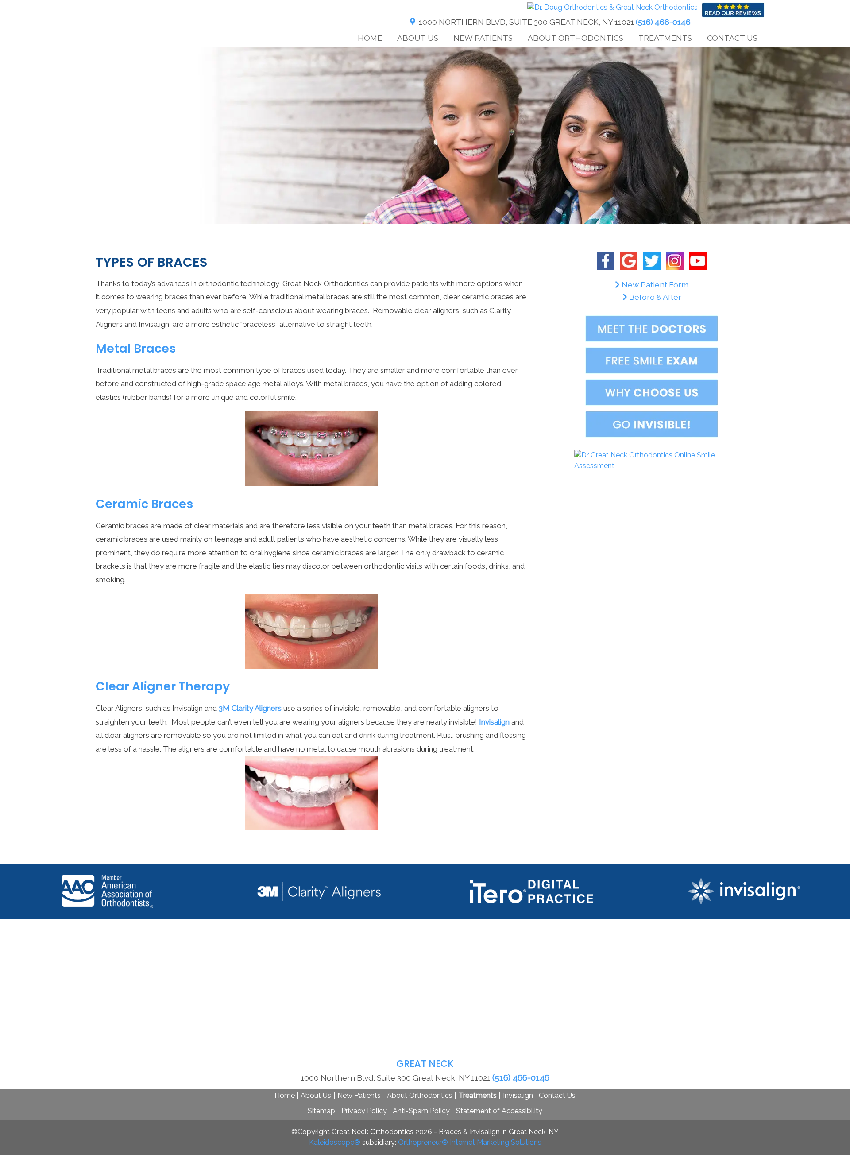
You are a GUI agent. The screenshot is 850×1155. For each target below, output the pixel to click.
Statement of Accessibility (499, 1111)
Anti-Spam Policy (421, 1111)
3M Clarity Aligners (250, 708)
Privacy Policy (364, 1111)
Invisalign (494, 721)
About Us (316, 1095)
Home (370, 38)
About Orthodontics (419, 1095)
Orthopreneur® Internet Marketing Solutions (469, 1142)
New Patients (359, 1095)
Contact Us (557, 1095)
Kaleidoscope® (334, 1142)
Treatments (478, 1095)
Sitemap (321, 1111)
